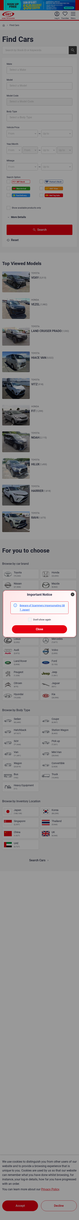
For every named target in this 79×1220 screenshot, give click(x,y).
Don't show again (42, 619)
